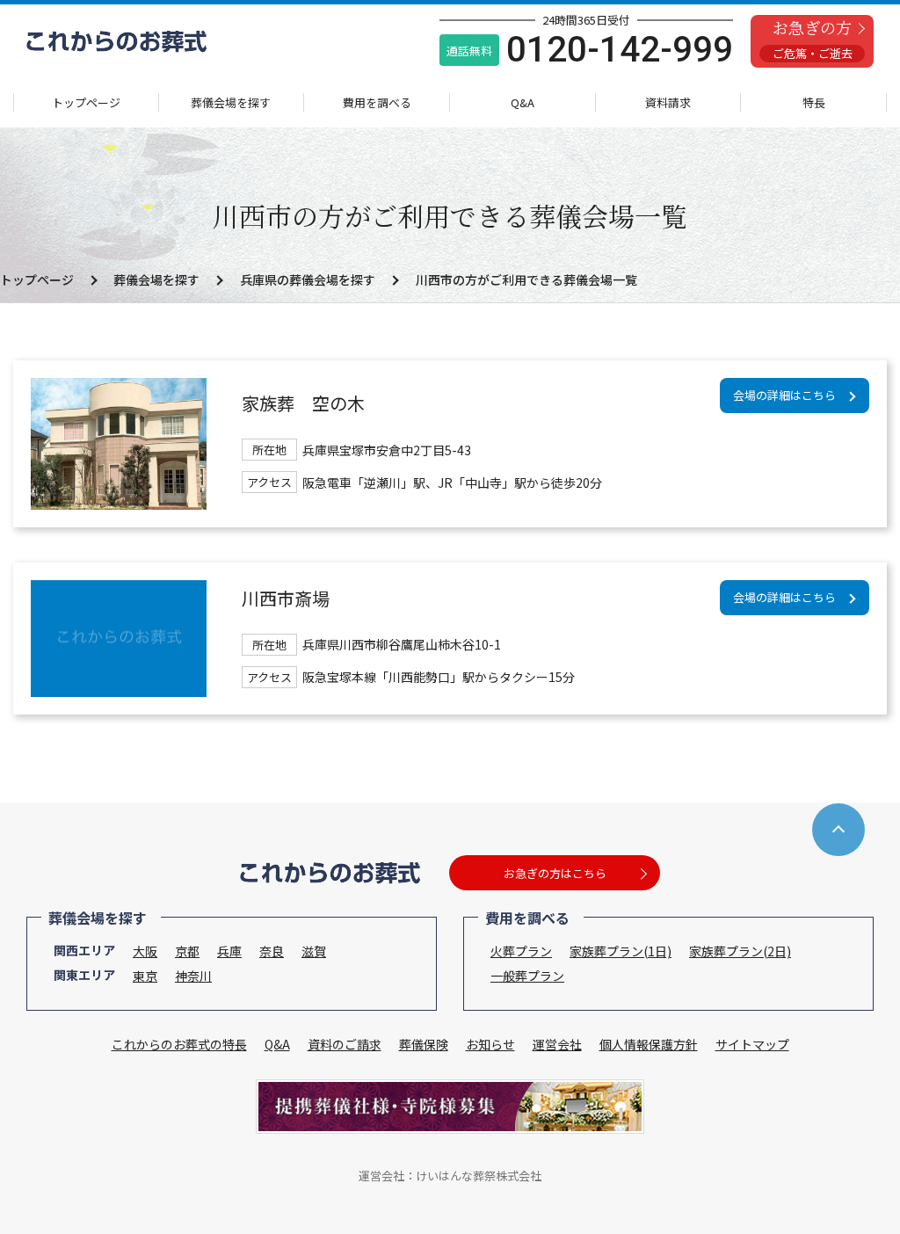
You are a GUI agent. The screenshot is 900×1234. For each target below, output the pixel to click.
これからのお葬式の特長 (179, 1044)
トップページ (86, 102)
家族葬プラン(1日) (620, 951)
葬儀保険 (423, 1044)
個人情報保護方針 (648, 1044)
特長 (813, 102)
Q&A (522, 102)
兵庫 (229, 951)
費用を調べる (377, 102)
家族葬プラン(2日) (740, 951)
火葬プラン (521, 951)
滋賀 (313, 951)
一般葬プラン (527, 975)
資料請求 (668, 102)
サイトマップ (752, 1044)
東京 (145, 975)
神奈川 (193, 975)
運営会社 (557, 1044)
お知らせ (490, 1044)
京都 (187, 951)
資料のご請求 (344, 1044)
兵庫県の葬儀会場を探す (307, 279)
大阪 (145, 951)
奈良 (271, 951)
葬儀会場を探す (231, 102)
